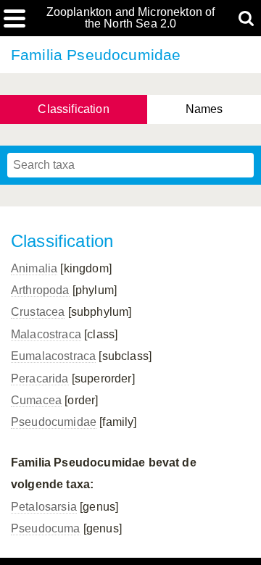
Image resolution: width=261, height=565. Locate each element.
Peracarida (40, 378)
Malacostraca (46, 334)
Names (204, 109)
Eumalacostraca (53, 356)
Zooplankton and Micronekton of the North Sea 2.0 (130, 18)
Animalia (34, 268)
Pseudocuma (45, 528)
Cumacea (36, 400)
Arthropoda (40, 290)
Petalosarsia (44, 507)
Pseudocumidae (53, 422)
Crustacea (38, 312)
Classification (73, 109)
